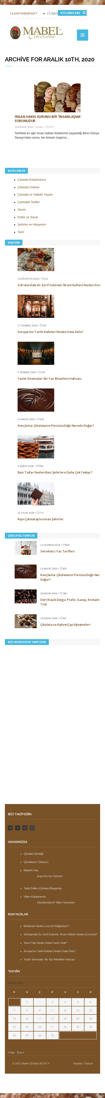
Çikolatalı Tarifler (29, 202)
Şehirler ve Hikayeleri (32, 224)
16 (39, 1018)
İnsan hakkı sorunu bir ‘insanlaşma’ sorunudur (48, 118)
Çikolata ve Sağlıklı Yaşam (35, 194)
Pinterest (24, 827)
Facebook (17, 827)
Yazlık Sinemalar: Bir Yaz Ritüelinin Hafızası (49, 378)
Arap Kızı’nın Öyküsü (50, 876)
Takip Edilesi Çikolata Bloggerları (43, 888)
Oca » (20, 1052)
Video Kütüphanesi (35, 896)
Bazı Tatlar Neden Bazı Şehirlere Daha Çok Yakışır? (55, 472)
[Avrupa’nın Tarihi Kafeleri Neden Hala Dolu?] (38, 319)
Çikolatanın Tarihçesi (36, 862)
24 (52, 1026)
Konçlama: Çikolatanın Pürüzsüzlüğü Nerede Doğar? (56, 425)
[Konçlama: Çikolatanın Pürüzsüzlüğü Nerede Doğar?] (38, 413)
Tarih (21, 232)
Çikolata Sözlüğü (33, 853)
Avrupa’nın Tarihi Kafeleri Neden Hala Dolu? (50, 332)
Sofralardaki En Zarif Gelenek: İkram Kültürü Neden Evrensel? (60, 934)
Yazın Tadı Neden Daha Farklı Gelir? (45, 942)
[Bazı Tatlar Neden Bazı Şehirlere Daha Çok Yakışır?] (38, 460)
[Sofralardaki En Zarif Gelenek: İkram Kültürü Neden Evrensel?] (38, 272)
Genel (39, 127)
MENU (82, 35)
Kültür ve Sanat (28, 217)
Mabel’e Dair (31, 870)
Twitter (10, 827)
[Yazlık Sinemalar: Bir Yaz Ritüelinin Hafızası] (38, 366)
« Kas (11, 1052)
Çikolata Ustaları (29, 187)
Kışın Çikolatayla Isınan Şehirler (40, 519)
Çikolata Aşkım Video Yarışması (56, 902)
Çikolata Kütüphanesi (32, 179)
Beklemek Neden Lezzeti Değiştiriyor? (46, 926)
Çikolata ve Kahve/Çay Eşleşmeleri (65, 624)
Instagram (32, 827)
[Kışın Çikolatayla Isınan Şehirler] (38, 507)
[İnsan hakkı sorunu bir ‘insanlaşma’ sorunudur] (57, 91)
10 (52, 1010)
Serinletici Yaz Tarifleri (57, 551)
